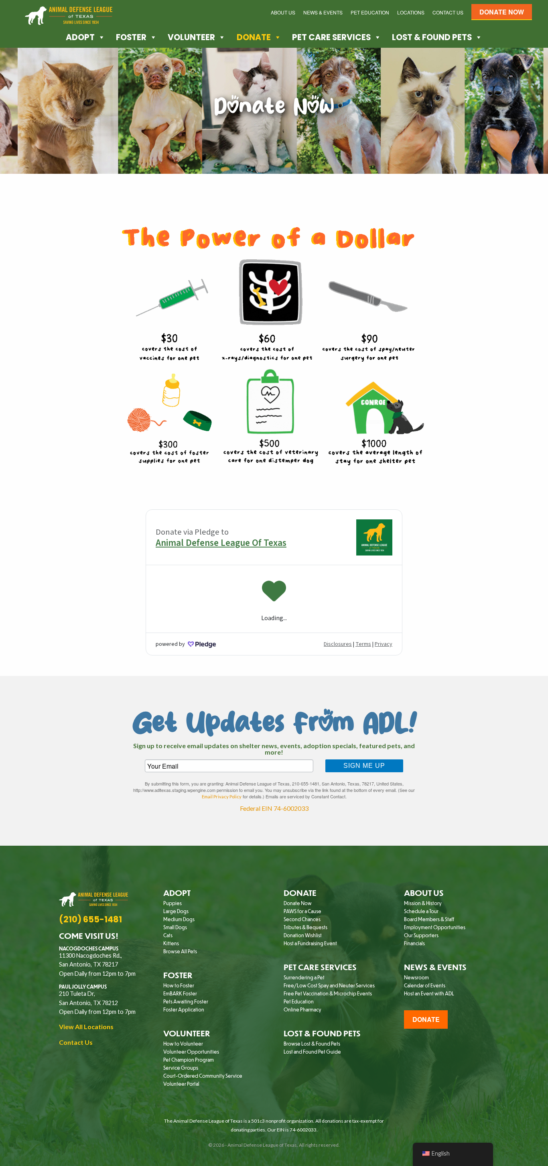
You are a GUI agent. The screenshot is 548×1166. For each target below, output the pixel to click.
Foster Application (183, 1009)
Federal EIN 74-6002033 (274, 808)
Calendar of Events (424, 985)
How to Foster (178, 985)
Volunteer (191, 37)
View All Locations (86, 1026)
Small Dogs (175, 927)
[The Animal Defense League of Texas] (68, 14)
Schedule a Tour (421, 911)
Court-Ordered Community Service (202, 1075)
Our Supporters (421, 935)
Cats (168, 935)
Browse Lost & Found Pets (312, 1043)
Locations (410, 12)
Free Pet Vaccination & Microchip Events (328, 993)
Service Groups (180, 1067)
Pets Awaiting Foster (185, 1001)
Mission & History (423, 903)
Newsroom (416, 977)
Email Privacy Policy (222, 796)
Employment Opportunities (434, 927)
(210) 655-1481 (90, 919)
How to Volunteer (183, 1043)
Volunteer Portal (181, 1084)
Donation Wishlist (303, 935)
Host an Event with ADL (429, 993)
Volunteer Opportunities (191, 1051)
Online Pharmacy (302, 1009)
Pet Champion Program (188, 1059)
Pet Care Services (331, 37)
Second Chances (302, 919)
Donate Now (501, 11)
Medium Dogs (179, 919)
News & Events (323, 12)
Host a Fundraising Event (310, 943)
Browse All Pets (180, 951)
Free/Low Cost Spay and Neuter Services (329, 985)
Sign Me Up (364, 765)
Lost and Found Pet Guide (312, 1051)
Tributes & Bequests (305, 927)
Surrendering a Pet (304, 977)
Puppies (172, 903)
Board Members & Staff (429, 919)
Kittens (171, 943)
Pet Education (370, 12)
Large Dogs (176, 911)
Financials (414, 943)
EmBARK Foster (180, 993)
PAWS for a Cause (302, 911)
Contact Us (447, 12)
